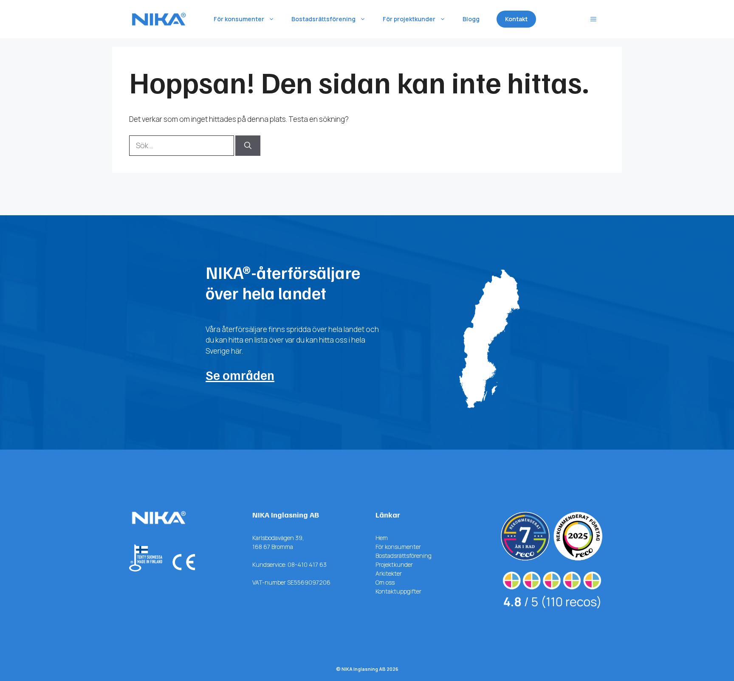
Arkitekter (388, 573)
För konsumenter (239, 19)
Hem (381, 538)
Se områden (240, 375)
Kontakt (516, 19)
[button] (593, 19)
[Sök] (247, 145)
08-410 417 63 (307, 564)
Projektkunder (394, 564)
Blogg (471, 19)
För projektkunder (409, 19)
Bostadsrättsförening (323, 19)
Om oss (385, 582)
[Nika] (159, 19)
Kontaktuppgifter (398, 591)
